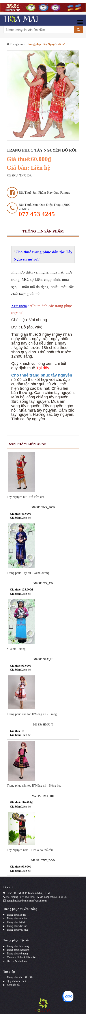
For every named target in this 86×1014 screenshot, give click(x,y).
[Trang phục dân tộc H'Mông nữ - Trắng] (43, 692)
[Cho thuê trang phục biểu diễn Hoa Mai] (20, 20)
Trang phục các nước (18, 949)
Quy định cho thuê (16, 981)
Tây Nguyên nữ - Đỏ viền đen (26, 497)
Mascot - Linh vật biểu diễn (21, 957)
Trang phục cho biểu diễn (20, 977)
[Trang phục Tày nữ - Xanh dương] (43, 545)
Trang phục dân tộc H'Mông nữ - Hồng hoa (34, 785)
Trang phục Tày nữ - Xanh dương (28, 573)
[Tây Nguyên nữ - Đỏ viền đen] (43, 472)
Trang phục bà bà (16, 922)
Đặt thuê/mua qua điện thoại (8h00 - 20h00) (46, 210)
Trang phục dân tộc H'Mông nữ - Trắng (32, 714)
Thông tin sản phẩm (43, 231)
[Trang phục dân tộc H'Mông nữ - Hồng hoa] (43, 761)
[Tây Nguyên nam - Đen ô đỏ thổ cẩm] (43, 828)
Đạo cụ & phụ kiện (17, 961)
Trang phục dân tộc (17, 926)
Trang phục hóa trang (18, 946)
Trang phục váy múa (17, 929)
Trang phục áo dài (16, 914)
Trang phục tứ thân (17, 918)
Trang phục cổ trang (17, 953)
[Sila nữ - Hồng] (43, 621)
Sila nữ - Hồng (16, 648)
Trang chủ (16, 44)
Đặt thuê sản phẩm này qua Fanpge (44, 192)
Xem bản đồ (13, 984)
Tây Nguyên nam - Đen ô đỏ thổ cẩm (30, 850)
